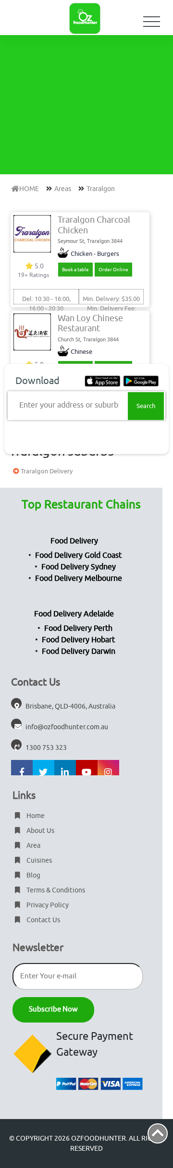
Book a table (75, 269)
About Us (39, 831)
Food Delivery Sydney (78, 567)
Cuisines (38, 860)
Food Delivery (74, 541)
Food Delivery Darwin (78, 651)
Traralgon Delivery (46, 471)
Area (32, 846)
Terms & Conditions (55, 890)
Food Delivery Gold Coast (78, 555)
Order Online (113, 269)
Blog (32, 875)
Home (35, 816)
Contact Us (42, 920)
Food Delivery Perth (78, 628)
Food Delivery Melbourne (78, 578)
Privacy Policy (47, 905)
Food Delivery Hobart (78, 640)
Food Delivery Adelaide (74, 614)
